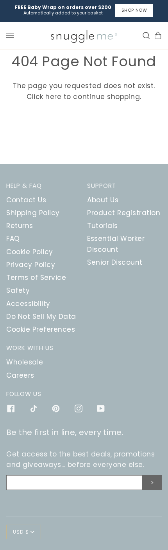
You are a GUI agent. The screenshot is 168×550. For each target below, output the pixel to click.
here (53, 96)
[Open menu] (12, 35)
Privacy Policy (30, 264)
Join (152, 482)
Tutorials (102, 225)
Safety (18, 290)
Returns (19, 225)
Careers (20, 375)
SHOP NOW (134, 10)
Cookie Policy (29, 251)
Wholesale (24, 362)
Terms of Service (36, 277)
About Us (102, 200)
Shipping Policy (33, 213)
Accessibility (28, 303)
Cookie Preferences (40, 329)
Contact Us (26, 200)
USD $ (21, 532)
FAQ (13, 238)
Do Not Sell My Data (41, 316)
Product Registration (123, 213)
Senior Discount (115, 262)
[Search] (144, 35)
